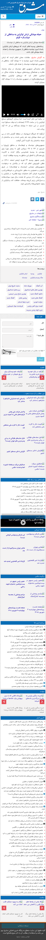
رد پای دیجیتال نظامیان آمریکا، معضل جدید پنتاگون (27, 836)
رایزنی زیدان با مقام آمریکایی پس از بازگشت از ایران (26, 658)
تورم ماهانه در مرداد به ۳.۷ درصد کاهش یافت (28, 736)
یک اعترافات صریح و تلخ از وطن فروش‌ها (30, 655)
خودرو (42, 367)
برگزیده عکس (39, 576)
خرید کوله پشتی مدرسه (34, 310)
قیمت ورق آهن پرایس (34, 306)
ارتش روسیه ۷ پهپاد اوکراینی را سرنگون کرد (28, 246)
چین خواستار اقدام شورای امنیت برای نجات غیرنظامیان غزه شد (23, 791)
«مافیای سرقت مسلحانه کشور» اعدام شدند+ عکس (14, 466)
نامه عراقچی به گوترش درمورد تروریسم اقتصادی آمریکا (26, 767)
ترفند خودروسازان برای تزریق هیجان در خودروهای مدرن (12, 384)
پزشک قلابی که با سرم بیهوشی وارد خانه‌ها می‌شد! (13, 709)
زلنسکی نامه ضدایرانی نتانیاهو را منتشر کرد (14, 400)
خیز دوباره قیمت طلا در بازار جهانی (32, 508)
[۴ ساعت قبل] (35, 416)
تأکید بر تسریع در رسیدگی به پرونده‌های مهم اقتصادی (26, 843)
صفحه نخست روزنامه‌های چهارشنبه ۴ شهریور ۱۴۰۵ (16, 609)
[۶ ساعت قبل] (35, 585)
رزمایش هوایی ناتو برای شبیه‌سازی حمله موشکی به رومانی (24, 258)
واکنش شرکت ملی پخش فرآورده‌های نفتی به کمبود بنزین (14, 413)
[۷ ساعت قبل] (35, 442)
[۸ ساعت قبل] (35, 455)
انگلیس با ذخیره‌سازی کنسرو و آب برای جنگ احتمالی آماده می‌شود (25, 771)
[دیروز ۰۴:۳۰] (12, 376)
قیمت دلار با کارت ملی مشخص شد (14, 426)
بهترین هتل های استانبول (33, 290)
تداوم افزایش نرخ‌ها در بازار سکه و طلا (31, 502)
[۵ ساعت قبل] (35, 429)
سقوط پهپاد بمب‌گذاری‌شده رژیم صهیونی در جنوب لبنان (25, 870)
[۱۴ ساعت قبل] (35, 612)
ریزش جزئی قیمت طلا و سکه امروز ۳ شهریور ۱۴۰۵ (26, 499)
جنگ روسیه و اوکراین (36, 277)
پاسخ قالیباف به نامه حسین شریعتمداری (30, 664)
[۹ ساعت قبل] (35, 565)
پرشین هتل (23, 298)
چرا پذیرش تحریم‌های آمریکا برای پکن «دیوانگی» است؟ (25, 794)
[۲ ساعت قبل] (35, 402)
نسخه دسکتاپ (23, 925)
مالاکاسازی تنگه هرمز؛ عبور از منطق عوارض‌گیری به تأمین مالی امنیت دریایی (24, 856)
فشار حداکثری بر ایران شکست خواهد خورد (29, 764)
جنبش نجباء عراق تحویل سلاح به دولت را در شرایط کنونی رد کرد (23, 833)
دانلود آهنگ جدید (36, 294)
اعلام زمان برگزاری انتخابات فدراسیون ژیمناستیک (27, 797)
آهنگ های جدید (36, 298)
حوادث (42, 691)
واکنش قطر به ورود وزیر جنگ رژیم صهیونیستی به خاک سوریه (23, 636)
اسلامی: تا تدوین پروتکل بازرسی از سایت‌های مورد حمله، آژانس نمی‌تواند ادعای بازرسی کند (24, 816)
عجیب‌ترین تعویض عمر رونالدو (33, 633)
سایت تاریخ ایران (14, 286)
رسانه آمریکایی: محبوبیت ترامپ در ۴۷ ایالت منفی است (25, 746)
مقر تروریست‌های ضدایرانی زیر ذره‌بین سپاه (29, 670)
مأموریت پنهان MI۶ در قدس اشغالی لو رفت (29, 730)
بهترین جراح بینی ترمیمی (17, 294)
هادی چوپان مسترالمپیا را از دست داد (13, 549)
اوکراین (39, 273)
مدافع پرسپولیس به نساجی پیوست (32, 867)
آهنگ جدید (10, 298)
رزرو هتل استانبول (13, 290)
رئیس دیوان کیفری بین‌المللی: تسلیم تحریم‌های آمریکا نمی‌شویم (22, 803)
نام (43, 323)
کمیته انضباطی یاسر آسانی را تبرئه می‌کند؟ (29, 639)
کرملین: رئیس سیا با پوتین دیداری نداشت (30, 873)
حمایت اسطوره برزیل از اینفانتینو (32, 883)
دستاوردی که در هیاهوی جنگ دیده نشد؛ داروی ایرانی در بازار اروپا (22, 761)
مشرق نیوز (26, 6)
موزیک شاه (28, 286)
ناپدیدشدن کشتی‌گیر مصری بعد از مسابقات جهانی (27, 846)
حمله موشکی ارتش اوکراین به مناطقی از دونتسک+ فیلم (23, 36)
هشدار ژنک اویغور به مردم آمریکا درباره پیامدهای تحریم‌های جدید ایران (23, 808)
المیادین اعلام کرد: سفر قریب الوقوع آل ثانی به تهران (26, 852)
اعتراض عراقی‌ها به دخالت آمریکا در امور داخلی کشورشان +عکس (22, 788)
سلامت (42, 897)
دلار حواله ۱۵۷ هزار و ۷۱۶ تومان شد (31, 490)
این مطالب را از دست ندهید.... (33, 393)
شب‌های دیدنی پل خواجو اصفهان (32, 758)
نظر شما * (40, 335)
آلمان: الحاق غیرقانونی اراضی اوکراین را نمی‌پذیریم (26, 249)
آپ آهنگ (39, 286)
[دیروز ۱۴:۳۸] (34, 376)
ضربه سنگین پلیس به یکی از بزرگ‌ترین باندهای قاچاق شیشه (34, 710)
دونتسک (24, 277)
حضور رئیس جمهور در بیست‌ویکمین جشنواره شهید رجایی (15, 584)
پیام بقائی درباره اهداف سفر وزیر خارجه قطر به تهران (26, 722)
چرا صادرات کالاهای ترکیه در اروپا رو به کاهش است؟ (26, 840)
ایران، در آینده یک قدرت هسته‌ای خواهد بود (29, 886)
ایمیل (42, 329)
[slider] (8, 114)
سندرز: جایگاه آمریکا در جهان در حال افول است (28, 743)
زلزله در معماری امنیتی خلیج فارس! (32, 849)
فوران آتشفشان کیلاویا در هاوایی (32, 781)
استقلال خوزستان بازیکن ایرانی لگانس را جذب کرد (27, 892)
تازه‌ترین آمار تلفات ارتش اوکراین (31, 255)
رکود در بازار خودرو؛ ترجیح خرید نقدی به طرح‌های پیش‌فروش (35, 385)
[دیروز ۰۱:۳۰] (12, 906)
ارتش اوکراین (23, 273)
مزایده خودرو (38, 302)
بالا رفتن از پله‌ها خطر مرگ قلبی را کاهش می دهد (34, 915)
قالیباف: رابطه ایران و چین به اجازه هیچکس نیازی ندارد (26, 733)
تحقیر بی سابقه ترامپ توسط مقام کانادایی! (29, 683)
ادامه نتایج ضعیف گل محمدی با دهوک (31, 740)
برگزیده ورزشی (39, 529)
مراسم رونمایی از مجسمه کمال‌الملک (16, 596)
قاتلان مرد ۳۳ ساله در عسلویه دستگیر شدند (29, 680)
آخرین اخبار (40, 718)
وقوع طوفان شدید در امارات (34, 880)
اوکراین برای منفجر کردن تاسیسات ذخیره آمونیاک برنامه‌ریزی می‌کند (24, 230)
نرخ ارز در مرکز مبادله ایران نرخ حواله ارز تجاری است (26, 864)
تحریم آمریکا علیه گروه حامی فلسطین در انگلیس (27, 827)
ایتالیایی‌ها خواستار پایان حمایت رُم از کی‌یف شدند (26, 234)
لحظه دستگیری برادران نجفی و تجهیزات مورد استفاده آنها (25, 630)
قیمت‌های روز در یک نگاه (35, 479)
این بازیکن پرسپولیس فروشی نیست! (15, 536)
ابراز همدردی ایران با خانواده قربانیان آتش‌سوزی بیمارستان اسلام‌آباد (25, 750)
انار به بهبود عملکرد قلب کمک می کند (12, 915)
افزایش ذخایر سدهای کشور (16, 451)
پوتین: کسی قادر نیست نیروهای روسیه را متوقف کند (25, 262)
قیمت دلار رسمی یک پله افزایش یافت (31, 505)
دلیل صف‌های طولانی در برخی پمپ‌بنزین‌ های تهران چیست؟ (14, 439)
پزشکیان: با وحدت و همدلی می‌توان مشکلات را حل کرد (25, 821)
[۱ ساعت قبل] (34, 700)
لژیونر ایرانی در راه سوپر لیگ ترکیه (32, 674)
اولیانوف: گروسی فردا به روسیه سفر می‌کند (28, 237)
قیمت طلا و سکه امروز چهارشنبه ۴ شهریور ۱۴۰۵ (27, 487)
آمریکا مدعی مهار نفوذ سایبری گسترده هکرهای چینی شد (25, 812)
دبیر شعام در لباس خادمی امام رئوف (31, 824)
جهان (39, 16)
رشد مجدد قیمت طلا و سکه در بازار (32, 512)
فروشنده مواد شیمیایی (15, 306)
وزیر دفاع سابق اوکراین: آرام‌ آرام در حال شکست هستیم (25, 652)
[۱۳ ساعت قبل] (35, 469)
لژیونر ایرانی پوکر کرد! (36, 861)
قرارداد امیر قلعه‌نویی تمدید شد (14, 561)
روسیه (32, 273)
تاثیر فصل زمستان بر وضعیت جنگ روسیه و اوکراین (26, 252)
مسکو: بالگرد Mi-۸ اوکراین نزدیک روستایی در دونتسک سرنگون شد (23, 241)
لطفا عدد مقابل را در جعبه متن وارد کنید (31, 351)
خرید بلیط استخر (23, 302)
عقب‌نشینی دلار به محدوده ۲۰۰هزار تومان (29, 496)
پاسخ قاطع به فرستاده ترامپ (34, 626)
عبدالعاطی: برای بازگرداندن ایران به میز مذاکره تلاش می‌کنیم (24, 677)
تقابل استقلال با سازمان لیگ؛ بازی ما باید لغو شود (27, 784)
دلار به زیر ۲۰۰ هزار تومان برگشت (32, 493)
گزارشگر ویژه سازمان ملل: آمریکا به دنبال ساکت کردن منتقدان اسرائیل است (24, 726)
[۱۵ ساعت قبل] (34, 906)
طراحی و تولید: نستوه (23, 937)
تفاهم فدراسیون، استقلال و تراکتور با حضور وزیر (27, 830)
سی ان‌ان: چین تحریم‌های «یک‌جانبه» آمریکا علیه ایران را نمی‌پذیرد (26, 777)
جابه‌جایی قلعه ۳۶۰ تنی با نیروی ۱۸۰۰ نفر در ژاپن (27, 645)
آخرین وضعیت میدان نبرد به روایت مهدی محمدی (27, 686)
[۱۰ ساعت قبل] (23, 522)
